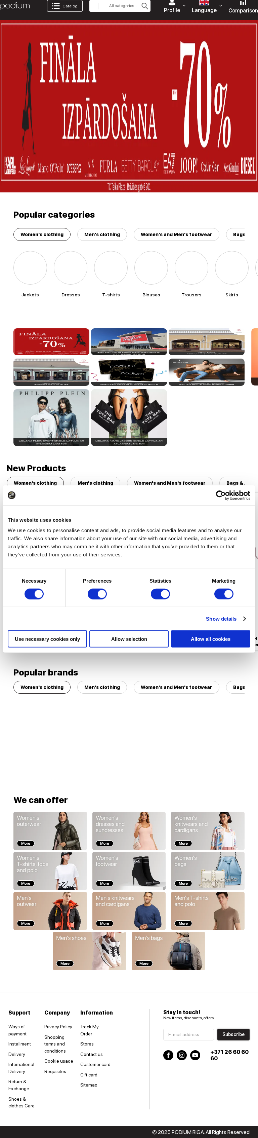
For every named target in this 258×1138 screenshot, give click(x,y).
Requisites (55, 1071)
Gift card (88, 1074)
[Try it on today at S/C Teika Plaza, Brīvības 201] (129, 341)
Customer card (95, 1064)
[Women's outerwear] (50, 831)
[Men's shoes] (89, 951)
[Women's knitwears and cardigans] (208, 831)
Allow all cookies (210, 639)
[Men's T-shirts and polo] (208, 911)
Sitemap (88, 1085)
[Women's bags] (208, 871)
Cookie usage (58, 1061)
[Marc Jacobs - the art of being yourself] (129, 417)
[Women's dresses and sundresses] (129, 831)
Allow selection (129, 639)
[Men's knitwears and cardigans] (129, 911)
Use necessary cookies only (47, 639)
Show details (221, 618)
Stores (87, 1044)
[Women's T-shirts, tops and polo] (50, 871)
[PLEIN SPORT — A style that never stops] (51, 417)
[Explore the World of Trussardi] (207, 372)
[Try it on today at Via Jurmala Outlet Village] (207, 341)
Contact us (91, 1054)
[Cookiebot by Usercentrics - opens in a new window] (220, 495)
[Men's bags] (168, 951)
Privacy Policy (58, 1026)
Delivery (16, 1054)
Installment (19, 1044)
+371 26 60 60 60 (229, 1055)
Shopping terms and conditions (55, 1044)
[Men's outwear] (50, 911)
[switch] (97, 593)
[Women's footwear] (129, 871)
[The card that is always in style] (129, 372)
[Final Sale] (51, 341)
